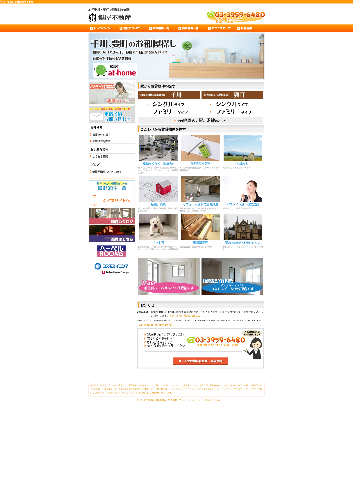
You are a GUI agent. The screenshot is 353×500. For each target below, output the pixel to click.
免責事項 (172, 400)
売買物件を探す (101, 141)
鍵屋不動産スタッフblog (106, 171)
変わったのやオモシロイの (243, 242)
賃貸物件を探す (101, 134)
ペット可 (158, 242)
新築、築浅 (158, 204)
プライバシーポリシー (191, 400)
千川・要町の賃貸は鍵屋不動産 (150, 400)
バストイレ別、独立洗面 (243, 204)
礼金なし (243, 163)
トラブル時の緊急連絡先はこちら (187, 315)
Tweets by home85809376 (154, 324)
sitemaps (215, 400)
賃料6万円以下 (200, 163)
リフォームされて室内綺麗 (200, 204)
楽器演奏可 (200, 242)
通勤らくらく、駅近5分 (158, 163)
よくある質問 (100, 156)
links (206, 400)
